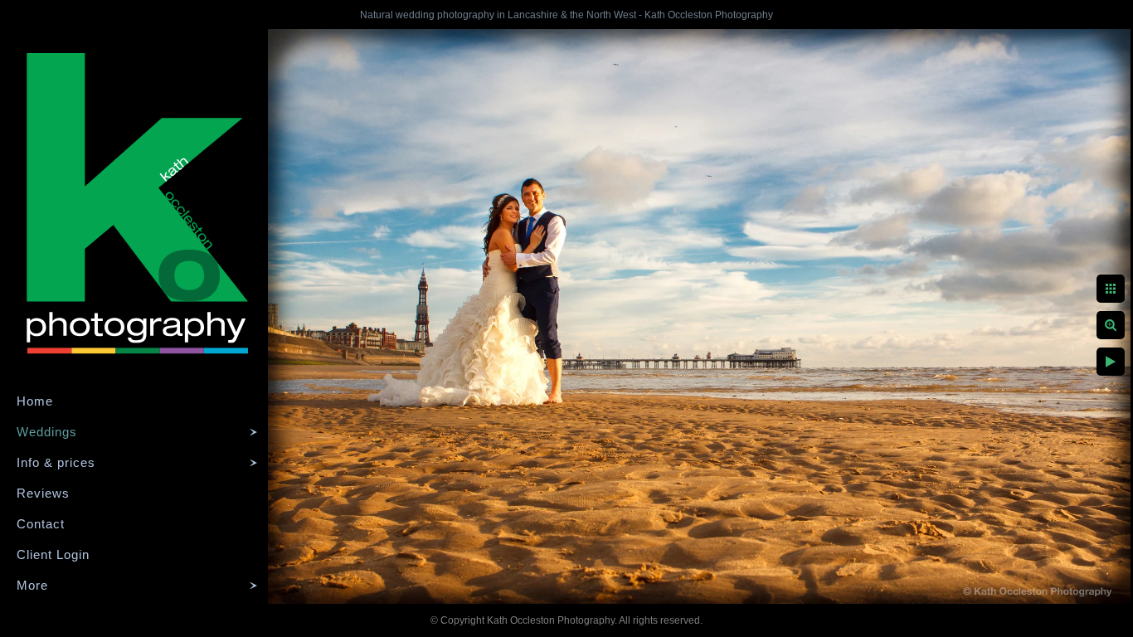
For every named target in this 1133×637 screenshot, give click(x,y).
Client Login (53, 554)
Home (35, 401)
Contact (41, 524)
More (32, 585)
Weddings (47, 432)
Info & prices (56, 462)
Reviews (43, 493)
